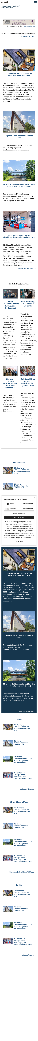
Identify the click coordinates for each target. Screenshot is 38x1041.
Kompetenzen (19, 462)
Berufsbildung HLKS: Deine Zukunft (27, 303)
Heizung (19, 719)
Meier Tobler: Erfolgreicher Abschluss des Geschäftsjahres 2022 (23, 775)
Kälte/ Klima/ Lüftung (19, 802)
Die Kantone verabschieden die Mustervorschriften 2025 (22, 470)
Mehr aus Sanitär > (28, 955)
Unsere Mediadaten (29, 26)
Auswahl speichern (19, 513)
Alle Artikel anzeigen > (27, 268)
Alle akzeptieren (19, 517)
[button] (35, 1)
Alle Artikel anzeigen (26, 36)
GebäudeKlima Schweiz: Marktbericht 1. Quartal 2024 (28, 382)
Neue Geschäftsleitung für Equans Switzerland (11, 304)
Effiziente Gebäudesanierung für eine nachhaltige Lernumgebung (23, 759)
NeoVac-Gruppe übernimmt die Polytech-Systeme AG (10, 383)
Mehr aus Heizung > (28, 789)
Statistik (12, 503)
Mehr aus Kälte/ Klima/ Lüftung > (22, 872)
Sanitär (19, 885)
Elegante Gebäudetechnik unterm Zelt (21, 486)
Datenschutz (19, 541)
